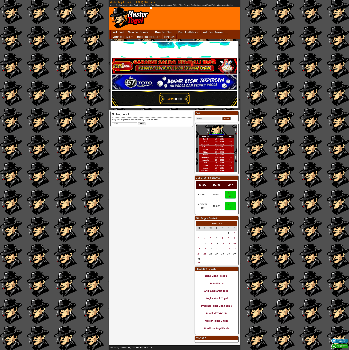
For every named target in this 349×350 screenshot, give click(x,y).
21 (222, 248)
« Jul (198, 263)
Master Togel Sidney (187, 32)
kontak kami (169, 37)
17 (198, 248)
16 (234, 243)
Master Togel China (163, 32)
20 (216, 248)
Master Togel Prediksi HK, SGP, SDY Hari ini (133, 2)
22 (228, 248)
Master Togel (118, 32)
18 (204, 248)
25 (204, 253)
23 (234, 248)
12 (210, 243)
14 (222, 243)
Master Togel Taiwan (121, 37)
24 (198, 253)
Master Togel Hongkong (147, 37)
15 (228, 243)
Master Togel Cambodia (138, 32)
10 (198, 243)
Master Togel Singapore (213, 32)
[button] (230, 195)
